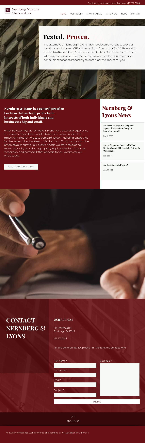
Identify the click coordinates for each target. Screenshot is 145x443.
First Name (60, 361)
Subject (58, 390)
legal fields (28, 134)
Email (57, 380)
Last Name (60, 370)
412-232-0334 (133, 3)
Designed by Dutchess (77, 432)
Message (105, 361)
